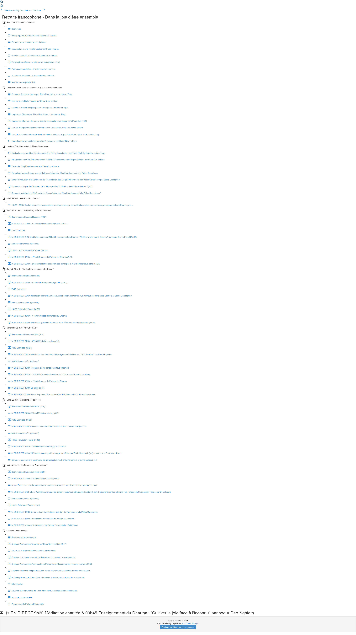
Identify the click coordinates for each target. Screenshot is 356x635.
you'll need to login (190, 623)
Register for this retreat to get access (178, 627)
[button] (1, 2)
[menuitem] (1, 6)
